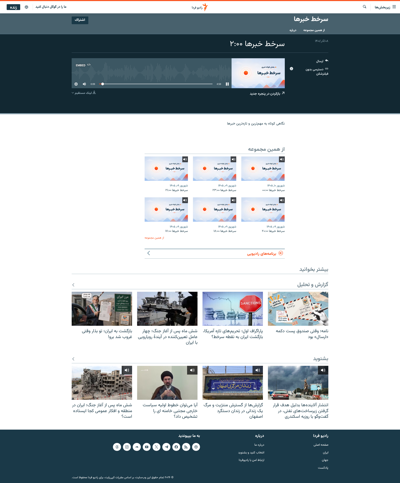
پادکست (323, 468)
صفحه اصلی (321, 445)
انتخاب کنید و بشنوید (251, 452)
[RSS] (186, 447)
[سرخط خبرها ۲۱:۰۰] (166, 168)
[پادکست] (26, 7)
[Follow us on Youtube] (147, 447)
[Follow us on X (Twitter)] (156, 447)
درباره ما (259, 445)
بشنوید (320, 359)
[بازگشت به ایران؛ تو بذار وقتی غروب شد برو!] (102, 309)
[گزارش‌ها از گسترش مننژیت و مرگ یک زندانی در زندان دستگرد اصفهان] (232, 383)
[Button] (322, 62)
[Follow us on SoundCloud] (137, 447)
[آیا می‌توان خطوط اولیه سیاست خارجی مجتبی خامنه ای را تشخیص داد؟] (167, 383)
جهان (325, 460)
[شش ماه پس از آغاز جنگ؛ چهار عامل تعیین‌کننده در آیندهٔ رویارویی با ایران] (167, 309)
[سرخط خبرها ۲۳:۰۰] (214, 168)
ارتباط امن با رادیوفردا (251, 460)
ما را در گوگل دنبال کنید (50, 7)
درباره (293, 30)
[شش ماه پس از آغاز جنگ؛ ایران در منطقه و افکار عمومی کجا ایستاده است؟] (102, 383)
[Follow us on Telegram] (166, 447)
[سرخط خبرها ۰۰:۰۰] (263, 168)
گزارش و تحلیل (312, 285)
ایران (325, 452)
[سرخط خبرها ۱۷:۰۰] (166, 209)
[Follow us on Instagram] (127, 447)
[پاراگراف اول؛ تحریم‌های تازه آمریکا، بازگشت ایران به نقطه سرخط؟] (232, 309)
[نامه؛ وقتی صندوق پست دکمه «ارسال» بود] (298, 309)
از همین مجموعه (314, 30)
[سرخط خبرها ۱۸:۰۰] (214, 209)
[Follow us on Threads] (117, 447)
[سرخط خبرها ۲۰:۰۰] (263, 209)
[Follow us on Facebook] (176, 447)
